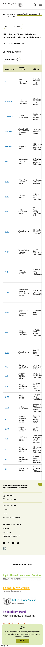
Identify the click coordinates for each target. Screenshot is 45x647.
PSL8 (6, 367)
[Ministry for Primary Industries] (12, 5)
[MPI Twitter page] (8, 543)
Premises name (22, 68)
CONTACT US (11, 499)
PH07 (7, 162)
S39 (6, 459)
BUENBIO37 (9, 102)
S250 (6, 439)
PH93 (7, 353)
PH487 (7, 312)
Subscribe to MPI (9, 506)
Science (6, 510)
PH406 (7, 272)
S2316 (7, 429)
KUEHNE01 (9, 117)
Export (9, 14)
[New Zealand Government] (22, 487)
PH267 (7, 197)
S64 (6, 469)
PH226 (7, 182)
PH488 (7, 333)
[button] (4, 549)
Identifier (8, 69)
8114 (6, 81)
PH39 (7, 252)
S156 (6, 376)
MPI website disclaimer (12, 524)
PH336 (7, 212)
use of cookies (23, 636)
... (14, 14)
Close (22, 641)
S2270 (7, 419)
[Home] (4, 14)
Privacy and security (11, 536)
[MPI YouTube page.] (13, 543)
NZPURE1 (8, 132)
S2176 (7, 397)
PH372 (7, 232)
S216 (6, 387)
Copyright (7, 532)
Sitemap (6, 528)
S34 (6, 450)
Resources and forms (11, 518)
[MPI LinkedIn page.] (18, 543)
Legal (5, 514)
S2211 (7, 408)
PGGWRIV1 (8, 147)
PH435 (7, 292)
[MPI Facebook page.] (4, 543)
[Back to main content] (40, 484)
